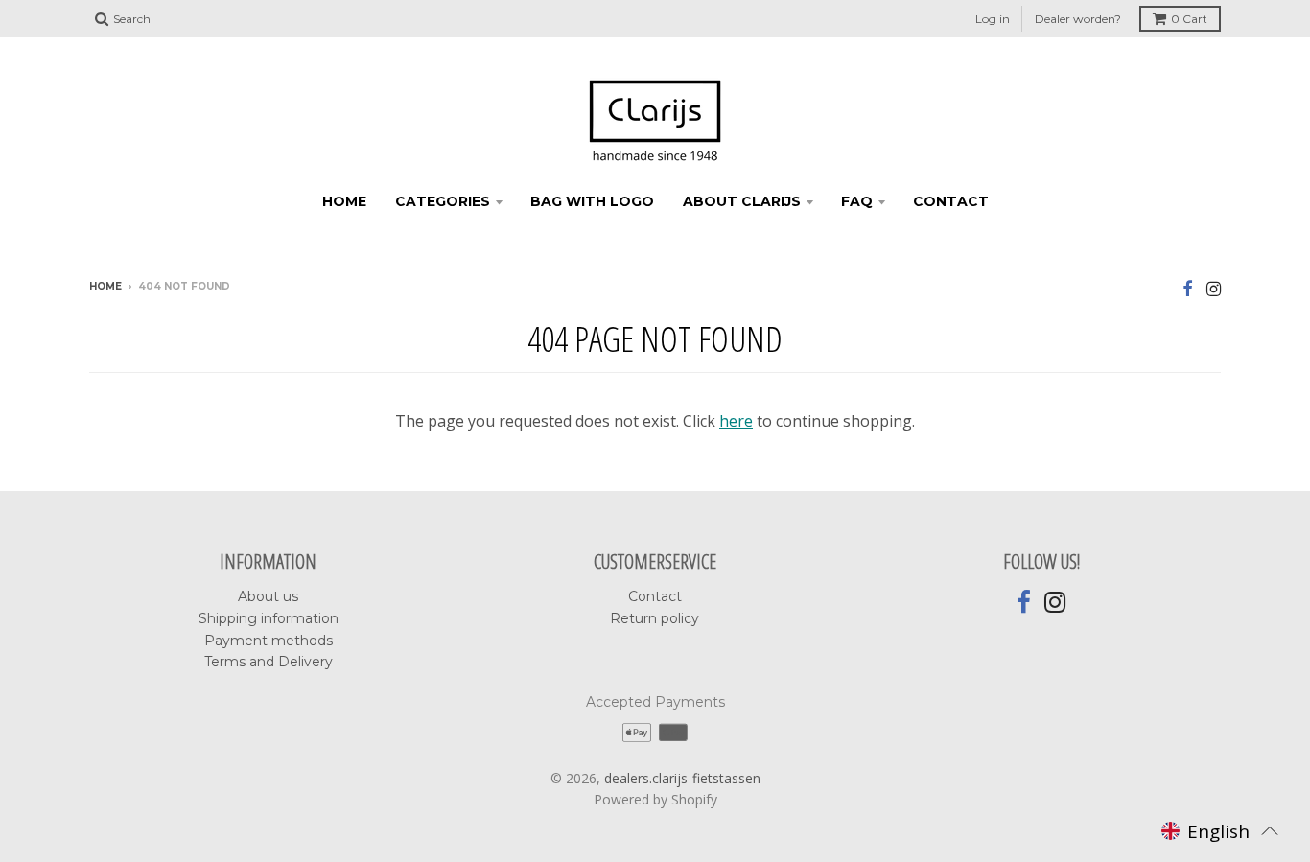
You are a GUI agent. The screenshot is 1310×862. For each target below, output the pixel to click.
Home (105, 286)
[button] (1220, 830)
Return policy (654, 618)
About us (268, 596)
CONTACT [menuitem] (951, 201)
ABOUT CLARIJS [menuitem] (742, 201)
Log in (992, 19)
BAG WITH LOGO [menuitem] (592, 201)
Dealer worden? (1078, 19)
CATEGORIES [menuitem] (442, 201)
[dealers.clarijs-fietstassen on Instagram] (1213, 288)
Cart (1189, 19)
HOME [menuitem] (344, 201)
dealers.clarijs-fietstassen (682, 778)
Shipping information (269, 618)
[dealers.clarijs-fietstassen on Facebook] (1187, 288)
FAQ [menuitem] (857, 201)
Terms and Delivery (268, 661)
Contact (655, 596)
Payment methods (268, 640)
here (736, 420)
